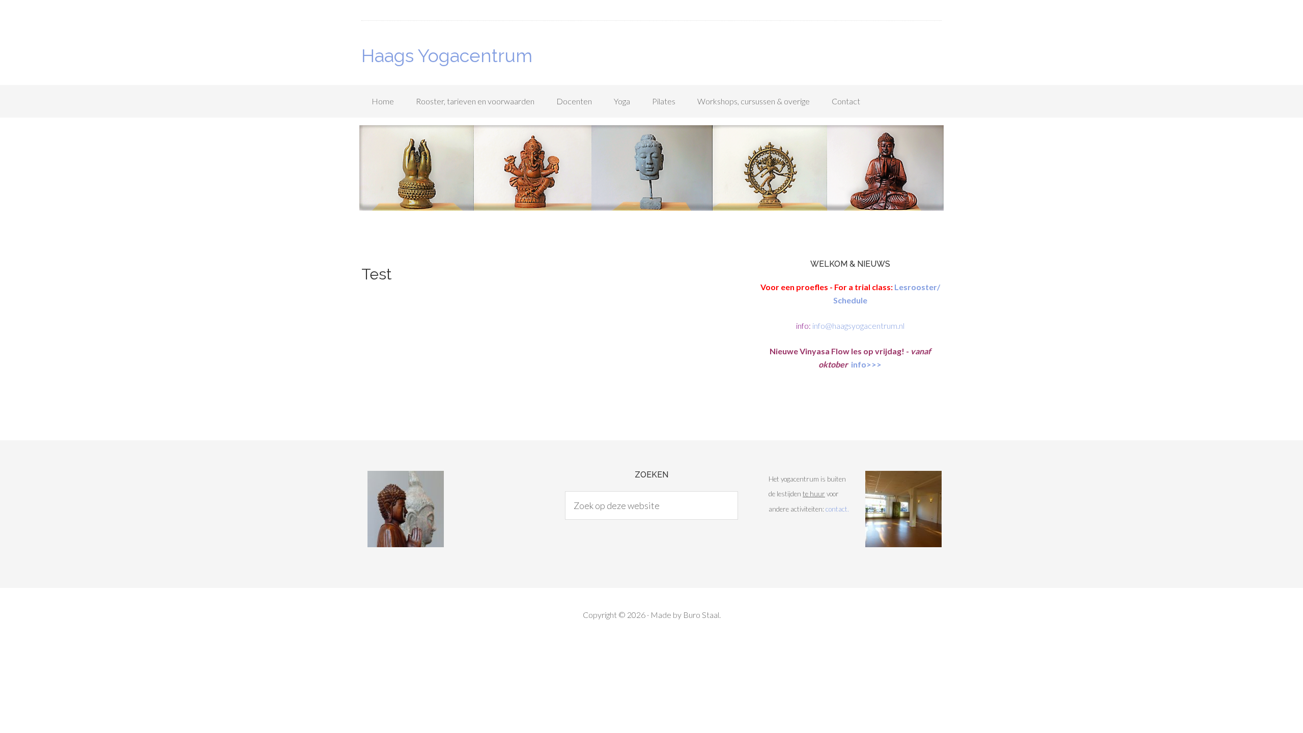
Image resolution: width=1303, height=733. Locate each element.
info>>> (865, 364)
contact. (837, 509)
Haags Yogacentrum (446, 55)
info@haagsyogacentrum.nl (858, 325)
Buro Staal (701, 614)
